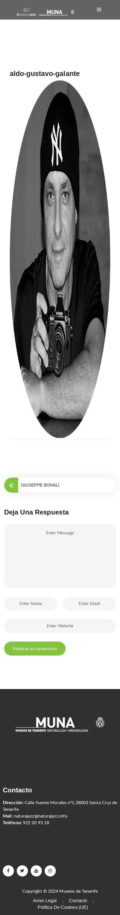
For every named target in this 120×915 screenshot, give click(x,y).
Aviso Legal (45, 900)
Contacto (78, 900)
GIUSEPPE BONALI (40, 485)
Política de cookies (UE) (63, 907)
